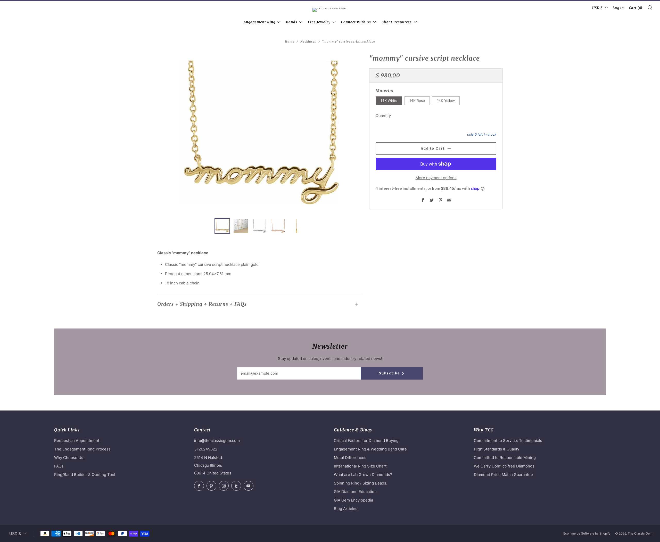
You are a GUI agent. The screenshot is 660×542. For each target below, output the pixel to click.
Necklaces (308, 41)
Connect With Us (356, 22)
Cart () (635, 8)
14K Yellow (446, 100)
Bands (291, 22)
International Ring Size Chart (360, 466)
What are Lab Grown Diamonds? (363, 474)
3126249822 (205, 449)
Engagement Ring (259, 22)
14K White (389, 100)
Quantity (383, 115)
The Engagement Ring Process (82, 449)
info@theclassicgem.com (217, 440)
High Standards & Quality (496, 449)
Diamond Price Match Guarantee (503, 474)
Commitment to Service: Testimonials (508, 440)
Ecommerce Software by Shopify (586, 533)
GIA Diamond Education (355, 491)
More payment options (436, 177)
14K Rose (417, 100)
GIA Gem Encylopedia (353, 500)
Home (289, 41)
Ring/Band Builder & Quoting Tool (84, 474)
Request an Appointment (76, 440)
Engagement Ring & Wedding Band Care (370, 449)
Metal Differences (350, 457)
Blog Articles (345, 508)
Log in (618, 8)
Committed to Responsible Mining (505, 457)
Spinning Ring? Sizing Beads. (360, 483)
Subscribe (389, 373)
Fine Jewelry (319, 22)
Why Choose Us (68, 457)
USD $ (597, 8)
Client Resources (397, 22)
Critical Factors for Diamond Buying (366, 440)
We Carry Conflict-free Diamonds (504, 466)
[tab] (222, 226)
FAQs (58, 466)
